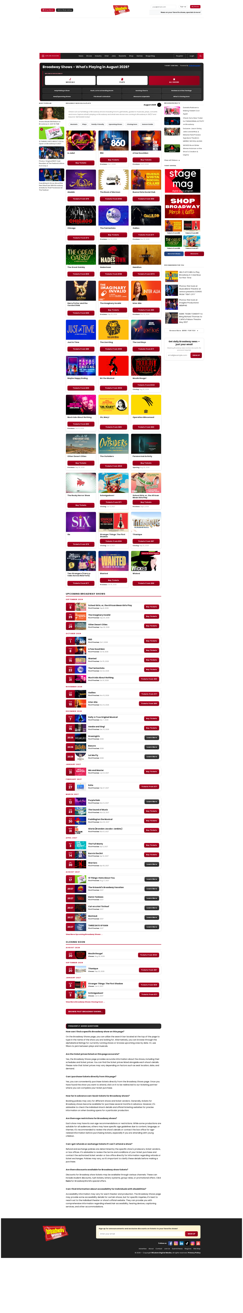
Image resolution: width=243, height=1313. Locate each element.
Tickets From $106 (113, 388)
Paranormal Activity (142, 456)
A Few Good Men (140, 153)
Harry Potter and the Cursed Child (77, 304)
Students (122, 56)
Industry (98, 56)
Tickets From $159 (113, 466)
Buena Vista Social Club (144, 192)
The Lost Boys (139, 342)
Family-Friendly (97, 124)
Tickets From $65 (81, 388)
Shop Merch (49, 10)
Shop (131, 56)
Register (179, 56)
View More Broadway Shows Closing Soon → (85, 1002)
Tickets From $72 (81, 238)
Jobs (114, 56)
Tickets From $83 (146, 310)
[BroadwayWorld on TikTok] (187, 1243)
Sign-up (183, 7)
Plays (84, 124)
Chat (107, 56)
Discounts (194, 254)
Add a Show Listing (65, 10)
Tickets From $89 (81, 349)
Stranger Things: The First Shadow (112, 535)
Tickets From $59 (146, 199)
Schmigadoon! (107, 495)
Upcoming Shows (115, 124)
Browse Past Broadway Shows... (85, 1011)
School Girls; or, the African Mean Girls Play (146, 496)
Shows (89, 56)
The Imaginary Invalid (110, 303)
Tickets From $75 (81, 199)
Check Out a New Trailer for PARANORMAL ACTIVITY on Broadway (193, 121)
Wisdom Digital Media (161, 1252)
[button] (200, 56)
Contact (159, 1249)
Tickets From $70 (81, 544)
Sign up (196, 355)
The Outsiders (107, 456)
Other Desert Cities (76, 456)
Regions (188, 1249)
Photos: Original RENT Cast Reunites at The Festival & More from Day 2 (51, 157)
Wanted (104, 573)
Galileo (136, 228)
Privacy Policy (194, 1252)
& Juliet (71, 153)
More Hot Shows (174, 254)
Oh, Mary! (104, 417)
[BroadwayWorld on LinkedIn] (181, 1243)
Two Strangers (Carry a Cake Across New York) (78, 574)
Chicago (71, 228)
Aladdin (71, 192)
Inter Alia (137, 303)
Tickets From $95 (81, 313)
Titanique (137, 534)
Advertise (143, 1249)
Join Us (167, 1249)
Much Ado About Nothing (79, 417)
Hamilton (137, 267)
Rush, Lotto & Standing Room (101, 91)
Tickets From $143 (146, 385)
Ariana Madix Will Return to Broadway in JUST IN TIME (49, 116)
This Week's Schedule (101, 96)
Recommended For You (174, 265)
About (151, 1249)
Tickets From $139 (113, 274)
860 (102, 153)
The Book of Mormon (110, 192)
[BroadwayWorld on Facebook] (170, 1243)
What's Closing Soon (181, 96)
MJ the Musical (107, 378)
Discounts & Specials (142, 96)
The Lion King (106, 342)
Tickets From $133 (113, 349)
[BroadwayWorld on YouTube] (198, 1243)
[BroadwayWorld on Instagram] (176, 1243)
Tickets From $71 (146, 235)
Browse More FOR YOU (182, 330)
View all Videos (171, 160)
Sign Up (191, 1234)
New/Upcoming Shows (62, 96)
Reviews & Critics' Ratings (181, 91)
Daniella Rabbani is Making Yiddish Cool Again (191, 110)
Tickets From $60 (146, 427)
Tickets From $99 (146, 583)
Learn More (152, 737)
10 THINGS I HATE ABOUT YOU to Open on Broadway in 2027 (51, 136)
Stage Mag (150, 56)
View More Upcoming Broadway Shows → (84, 934)
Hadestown (105, 267)
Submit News (177, 1249)
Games (140, 56)
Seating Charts (142, 91)
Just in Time (73, 342)
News (81, 56)
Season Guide (147, 124)
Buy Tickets (81, 163)
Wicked (136, 573)
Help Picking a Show (62, 91)
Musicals (73, 124)
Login (192, 56)
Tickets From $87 (146, 541)
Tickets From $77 (81, 583)
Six (68, 534)
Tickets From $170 (146, 274)
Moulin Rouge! (139, 378)
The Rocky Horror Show (78, 495)
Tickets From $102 (113, 199)
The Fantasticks (108, 228)
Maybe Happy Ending (77, 378)
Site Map (196, 1249)
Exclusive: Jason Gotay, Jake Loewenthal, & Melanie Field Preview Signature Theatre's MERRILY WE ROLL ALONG (192, 134)
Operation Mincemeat (143, 417)
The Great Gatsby (76, 267)
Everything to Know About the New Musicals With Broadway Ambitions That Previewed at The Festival (51, 180)
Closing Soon (132, 124)
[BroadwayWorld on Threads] (192, 1243)
